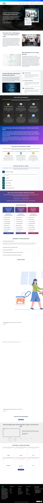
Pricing (32, 3)
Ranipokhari (8, 465)
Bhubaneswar (27, 490)
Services (27, 3)
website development (20, 132)
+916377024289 (33, 0)
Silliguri (8, 455)
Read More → (4, 324)
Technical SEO (19, 489)
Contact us (38, 3)
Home (20, 3)
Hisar (33, 465)
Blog (35, 3)
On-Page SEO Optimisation (8, 106)
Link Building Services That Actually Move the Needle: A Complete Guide (12, 322)
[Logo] (2, 486)
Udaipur (21, 455)
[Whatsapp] (41, 501)
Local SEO (19, 490)
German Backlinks (20, 491)
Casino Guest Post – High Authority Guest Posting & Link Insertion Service (12, 409)
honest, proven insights (27, 133)
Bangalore (27, 489)
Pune (33, 455)
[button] (28, 3)
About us (23, 3)
